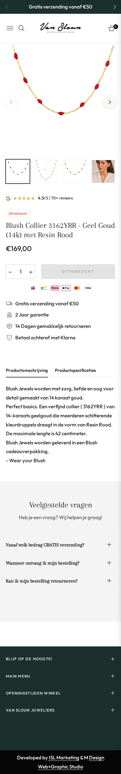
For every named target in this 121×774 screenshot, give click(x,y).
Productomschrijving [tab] (27, 370)
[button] (114, 7)
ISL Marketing (63, 757)
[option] (60, 99)
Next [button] (109, 102)
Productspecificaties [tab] (75, 370)
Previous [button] (11, 102)
